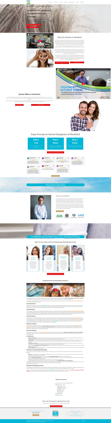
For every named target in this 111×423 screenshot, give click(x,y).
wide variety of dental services (77, 300)
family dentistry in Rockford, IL (42, 20)
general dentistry (10, 98)
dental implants (69, 59)
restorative (50, 97)
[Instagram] (82, 420)
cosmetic (46, 97)
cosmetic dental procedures (77, 317)
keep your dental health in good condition (76, 311)
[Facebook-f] (84, 420)
